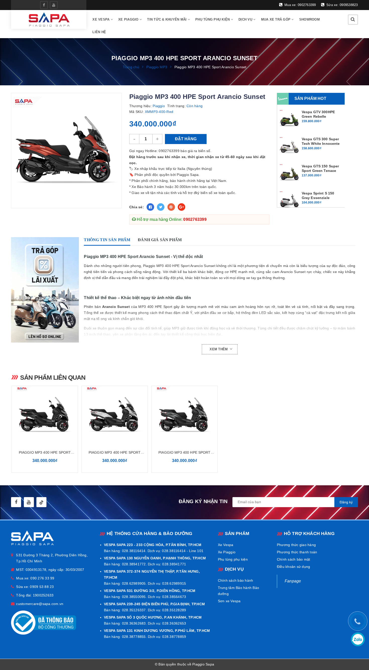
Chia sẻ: (136, 207)
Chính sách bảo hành (235, 580)
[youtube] (53, 5)
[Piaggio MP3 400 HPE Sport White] (115, 415)
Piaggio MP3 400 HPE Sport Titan (184, 452)
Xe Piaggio (129, 19)
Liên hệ (99, 32)
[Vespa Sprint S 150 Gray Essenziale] (290, 201)
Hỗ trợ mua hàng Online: (171, 219)
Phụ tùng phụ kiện (213, 19)
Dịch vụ (245, 19)
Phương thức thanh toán (297, 552)
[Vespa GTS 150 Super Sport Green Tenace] (290, 174)
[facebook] (44, 5)
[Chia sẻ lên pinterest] (171, 207)
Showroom (309, 19)
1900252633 (43, 595)
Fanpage (293, 581)
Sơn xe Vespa (229, 601)
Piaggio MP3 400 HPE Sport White (115, 452)
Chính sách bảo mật (293, 559)
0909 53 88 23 (42, 587)
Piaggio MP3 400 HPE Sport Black (45, 452)
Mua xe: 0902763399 (299, 5)
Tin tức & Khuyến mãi (167, 19)
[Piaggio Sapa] (49, 19)
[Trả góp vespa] (46, 290)
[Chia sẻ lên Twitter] (160, 207)
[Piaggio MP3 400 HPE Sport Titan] (184, 415)
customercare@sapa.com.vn (39, 604)
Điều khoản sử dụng (293, 567)
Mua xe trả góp (276, 19)
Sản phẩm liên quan (52, 377)
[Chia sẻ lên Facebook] (150, 207)
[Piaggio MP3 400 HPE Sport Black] (45, 415)
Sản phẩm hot (310, 98)
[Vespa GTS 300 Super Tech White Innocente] (290, 147)
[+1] (181, 207)
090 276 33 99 (42, 578)
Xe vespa (101, 19)
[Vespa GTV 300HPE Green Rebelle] (290, 119)
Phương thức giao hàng (296, 545)
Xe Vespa (225, 545)
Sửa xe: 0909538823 (341, 5)
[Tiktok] (41, 502)
